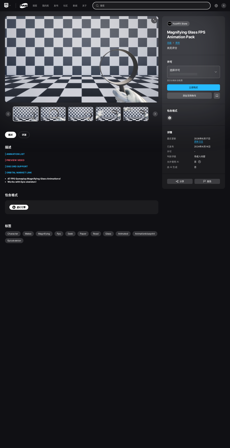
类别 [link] (177, 42)
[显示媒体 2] (80, 114)
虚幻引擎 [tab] (21, 207)
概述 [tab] (10, 134)
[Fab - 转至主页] (24, 5)
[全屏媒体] (154, 20)
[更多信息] (199, 162)
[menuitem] (35, 5)
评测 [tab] (24, 134)
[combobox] (153, 5)
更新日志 (198, 141)
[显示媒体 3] (108, 114)
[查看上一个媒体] (8, 113)
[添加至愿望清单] (217, 95)
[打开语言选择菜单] (216, 5)
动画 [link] (169, 42)
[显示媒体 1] (53, 114)
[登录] (223, 5)
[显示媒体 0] (25, 114)
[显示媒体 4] (135, 114)
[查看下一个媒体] (155, 113)
